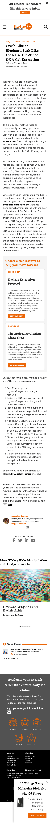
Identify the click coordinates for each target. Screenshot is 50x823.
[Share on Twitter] (20, 541)
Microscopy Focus (31, 773)
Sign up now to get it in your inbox (25, 708)
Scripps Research (18, 524)
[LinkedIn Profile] (27, 528)
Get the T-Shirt (12, 765)
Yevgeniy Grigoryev (22, 63)
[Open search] (45, 27)
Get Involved (11, 761)
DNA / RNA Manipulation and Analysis (21, 42)
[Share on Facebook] (14, 541)
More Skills (29, 758)
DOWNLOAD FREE (17, 365)
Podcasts (28, 763)
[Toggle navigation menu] (4, 27)
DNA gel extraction (21, 474)
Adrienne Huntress (14, 615)
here (10, 504)
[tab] (20, 626)
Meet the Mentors (13, 758)
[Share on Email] (33, 541)
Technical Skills (30, 756)
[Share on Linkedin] (26, 541)
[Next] (46, 597)
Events (27, 761)
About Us (10, 756)
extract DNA (9, 141)
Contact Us (11, 763)
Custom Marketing (13, 777)
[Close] (47, 782)
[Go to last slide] (4, 597)
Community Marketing (15, 775)
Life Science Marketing (15, 773)
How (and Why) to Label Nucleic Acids (20, 608)
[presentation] (25, 585)
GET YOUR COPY (16, 316)
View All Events (10, 659)
